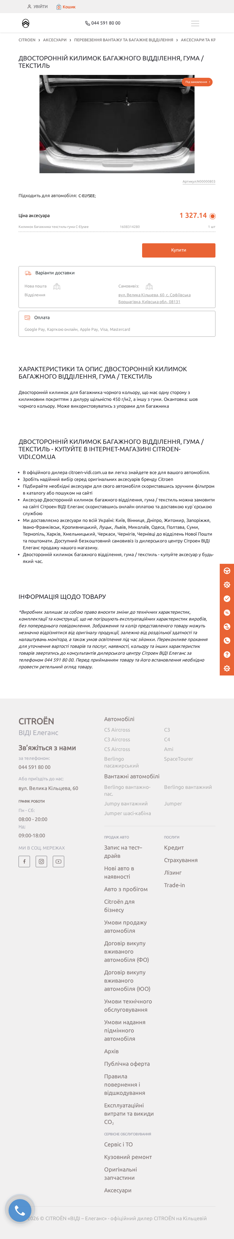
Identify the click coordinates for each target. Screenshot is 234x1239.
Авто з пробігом (126, 889)
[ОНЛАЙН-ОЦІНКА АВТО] (227, 599)
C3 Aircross (117, 739)
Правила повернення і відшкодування (124, 1084)
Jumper (173, 803)
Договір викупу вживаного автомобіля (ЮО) (127, 980)
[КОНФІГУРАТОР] (227, 669)
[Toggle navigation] (203, 23)
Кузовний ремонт (128, 1157)
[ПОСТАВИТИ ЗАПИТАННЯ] (227, 655)
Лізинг (172, 872)
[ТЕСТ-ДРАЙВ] (227, 571)
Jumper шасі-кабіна (127, 813)
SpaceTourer (178, 759)
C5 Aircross (117, 729)
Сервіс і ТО (118, 1144)
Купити (178, 249)
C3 (167, 729)
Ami (169, 749)
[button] (66, 7)
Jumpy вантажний (126, 803)
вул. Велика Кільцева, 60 (48, 788)
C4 (167, 739)
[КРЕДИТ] (227, 613)
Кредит (174, 847)
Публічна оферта (127, 1063)
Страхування (181, 860)
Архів (111, 1051)
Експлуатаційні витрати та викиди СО (129, 1113)
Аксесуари (118, 1190)
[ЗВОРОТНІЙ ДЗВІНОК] (227, 641)
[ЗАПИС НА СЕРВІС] (227, 585)
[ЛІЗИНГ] (227, 627)
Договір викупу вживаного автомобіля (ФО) (126, 951)
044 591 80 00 (35, 767)
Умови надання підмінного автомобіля (125, 1030)
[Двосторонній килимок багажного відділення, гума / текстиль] (117, 124)
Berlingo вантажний (188, 787)
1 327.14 (193, 215)
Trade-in (174, 885)
